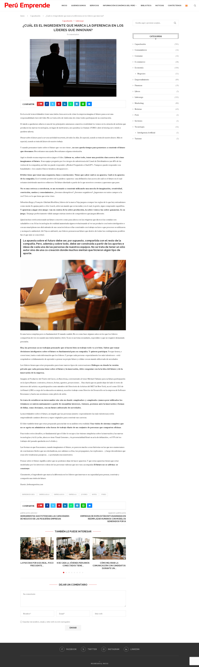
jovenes (84, 494)
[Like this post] (41, 104)
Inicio (64, 5)
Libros (157, 91)
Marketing (157, 103)
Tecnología (157, 126)
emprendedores (28, 494)
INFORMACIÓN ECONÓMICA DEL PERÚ (119, 5)
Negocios (158, 73)
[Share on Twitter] (52, 104)
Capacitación (35, 16)
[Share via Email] (89, 104)
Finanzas (157, 85)
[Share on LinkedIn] (64, 104)
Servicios (94, 5)
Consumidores (157, 50)
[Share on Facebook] (47, 104)
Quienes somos (78, 5)
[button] (24, 555)
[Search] (195, 5)
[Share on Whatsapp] (70, 104)
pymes (103, 494)
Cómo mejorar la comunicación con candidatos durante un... (109, 565)
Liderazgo (157, 97)
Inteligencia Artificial (158, 132)
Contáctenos (174, 5)
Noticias (159, 5)
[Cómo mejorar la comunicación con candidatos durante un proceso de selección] (109, 548)
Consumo (157, 56)
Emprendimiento (157, 79)
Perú (157, 115)
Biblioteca (146, 5)
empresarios (59, 494)
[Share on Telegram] (76, 104)
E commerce (157, 62)
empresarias (44, 494)
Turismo (157, 138)
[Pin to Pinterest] (58, 104)
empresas (72, 494)
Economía (157, 67)
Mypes (94, 494)
